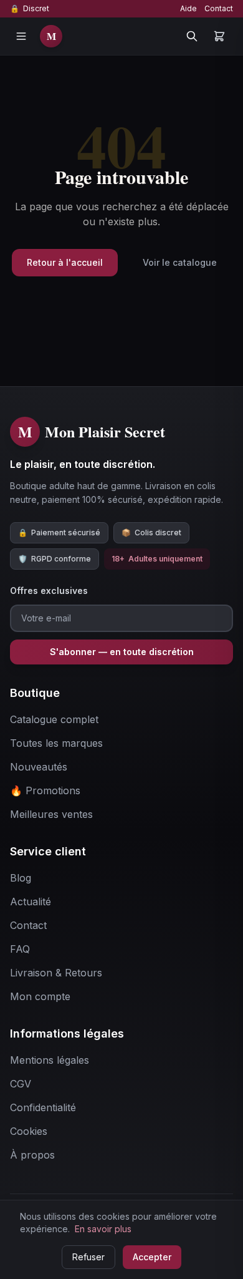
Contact (218, 8)
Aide (188, 8)
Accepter (152, 1257)
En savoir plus (103, 1228)
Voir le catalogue (180, 262)
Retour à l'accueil (65, 262)
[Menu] (21, 36)
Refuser (88, 1257)
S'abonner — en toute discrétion (122, 651)
